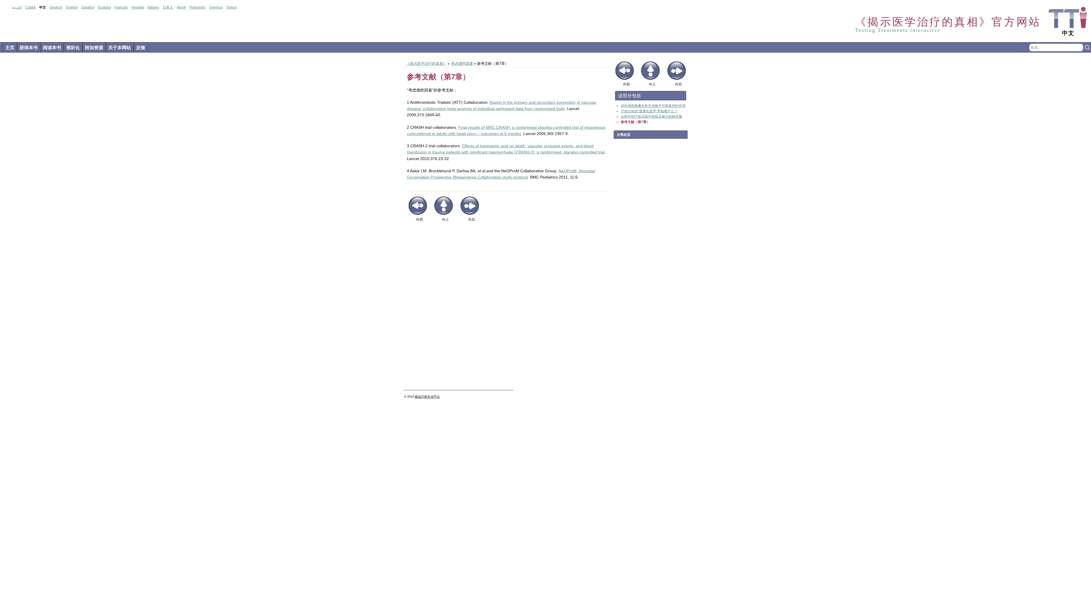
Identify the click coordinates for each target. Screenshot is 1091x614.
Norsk (181, 7)
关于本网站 (119, 47)
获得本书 (29, 47)
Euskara (104, 7)
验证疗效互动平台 (427, 396)
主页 (9, 47)
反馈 (140, 47)
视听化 (73, 47)
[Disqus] (506, 308)
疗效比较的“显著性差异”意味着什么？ (649, 111)
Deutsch (56, 7)
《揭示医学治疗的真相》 (426, 63)
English (72, 7)
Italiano (153, 7)
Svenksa (215, 7)
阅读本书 (52, 47)
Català (30, 7)
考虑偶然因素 (462, 63)
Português (197, 7)
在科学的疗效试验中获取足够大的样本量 (651, 117)
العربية (17, 7)
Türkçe (231, 7)
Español (88, 7)
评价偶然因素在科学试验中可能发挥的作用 (653, 106)
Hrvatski (138, 7)
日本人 (168, 7)
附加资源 (94, 47)
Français (121, 7)
